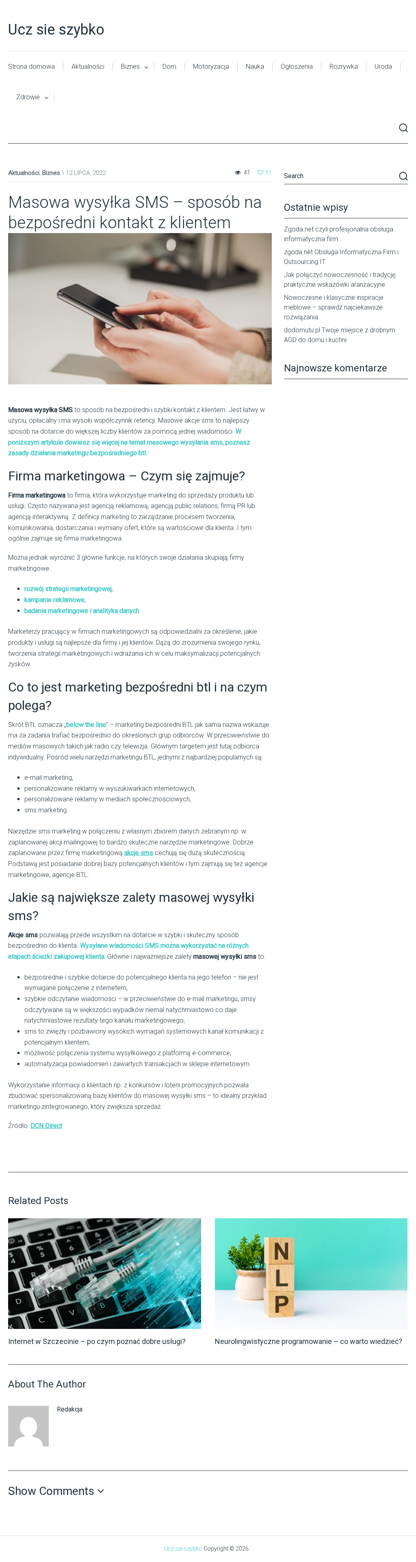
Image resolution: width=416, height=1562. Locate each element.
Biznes (130, 66)
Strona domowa (31, 66)
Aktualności (88, 66)
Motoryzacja (211, 66)
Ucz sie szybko (56, 29)
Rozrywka (343, 66)
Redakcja (69, 1409)
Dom (169, 66)
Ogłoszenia (297, 66)
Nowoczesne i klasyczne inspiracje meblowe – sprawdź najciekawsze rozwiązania (334, 307)
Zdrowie (28, 97)
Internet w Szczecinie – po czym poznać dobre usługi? (97, 1341)
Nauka (255, 66)
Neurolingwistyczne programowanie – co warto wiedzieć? (308, 1341)
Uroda (383, 66)
